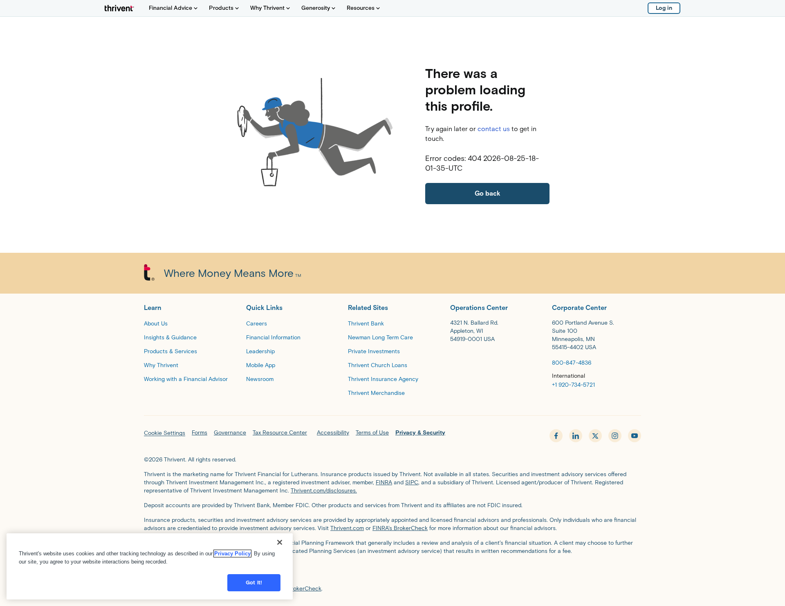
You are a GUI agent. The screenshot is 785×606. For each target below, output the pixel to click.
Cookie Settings (164, 433)
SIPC (411, 482)
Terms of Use (372, 432)
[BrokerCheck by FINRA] (392, 571)
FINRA (384, 482)
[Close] (280, 542)
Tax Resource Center (280, 432)
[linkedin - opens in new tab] (575, 435)
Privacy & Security (420, 432)
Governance (230, 432)
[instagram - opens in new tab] (615, 435)
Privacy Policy (232, 553)
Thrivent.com (347, 528)
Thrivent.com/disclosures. (324, 490)
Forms (199, 432)
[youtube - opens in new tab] (634, 435)
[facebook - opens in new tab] (556, 435)
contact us (494, 129)
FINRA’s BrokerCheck (400, 528)
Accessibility (333, 432)
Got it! (254, 582)
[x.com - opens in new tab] (595, 435)
